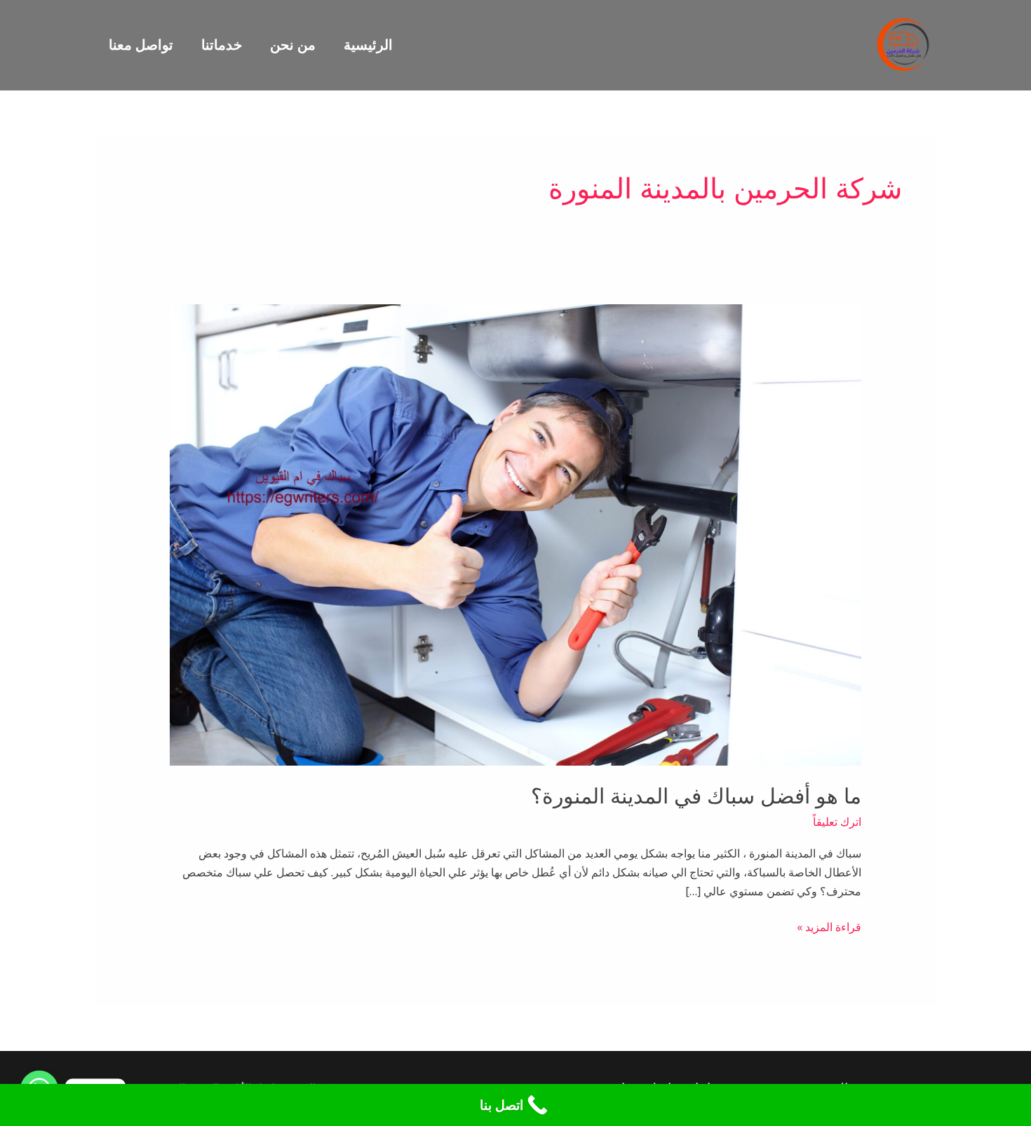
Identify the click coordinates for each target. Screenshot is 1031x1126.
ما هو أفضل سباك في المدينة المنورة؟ (696, 796)
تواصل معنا (141, 44)
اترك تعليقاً (837, 821)
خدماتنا (221, 44)
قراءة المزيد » (829, 926)
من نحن (293, 44)
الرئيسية (368, 44)
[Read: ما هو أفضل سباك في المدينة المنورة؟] (516, 534)
